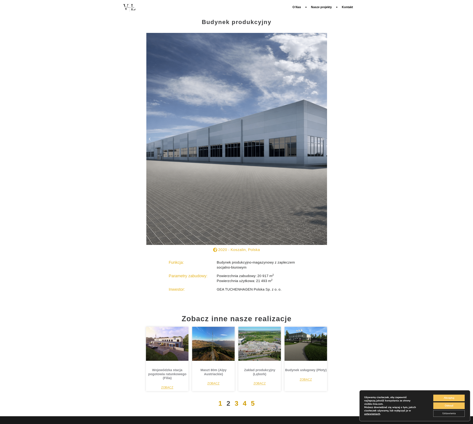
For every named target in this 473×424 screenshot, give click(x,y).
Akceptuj (449, 398)
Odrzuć (449, 405)
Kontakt (347, 7)
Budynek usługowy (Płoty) (306, 370)
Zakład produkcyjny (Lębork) (259, 372)
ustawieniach (372, 414)
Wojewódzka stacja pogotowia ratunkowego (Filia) (167, 374)
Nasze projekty (321, 7)
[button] (150, 139)
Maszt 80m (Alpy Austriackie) (213, 372)
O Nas (296, 7)
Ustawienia (449, 413)
